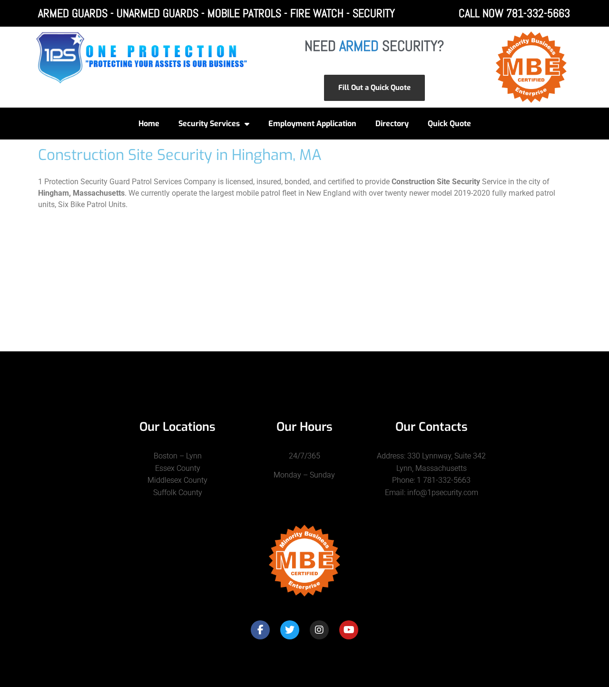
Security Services (209, 124)
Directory (392, 124)
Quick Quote (449, 124)
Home (148, 124)
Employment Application (312, 124)
